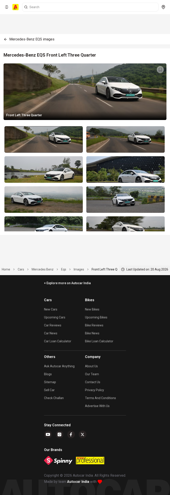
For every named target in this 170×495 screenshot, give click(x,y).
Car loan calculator (57, 341)
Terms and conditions (100, 398)
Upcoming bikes (96, 317)
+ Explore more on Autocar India (67, 283)
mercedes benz (43, 269)
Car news (50, 333)
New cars (50, 309)
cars (21, 269)
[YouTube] (48, 434)
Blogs (48, 374)
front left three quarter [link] (109, 269)
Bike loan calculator (99, 341)
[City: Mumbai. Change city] (163, 7)
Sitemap (50, 382)
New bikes (92, 309)
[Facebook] (71, 434)
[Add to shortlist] (160, 69)
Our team (92, 374)
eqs (63, 269)
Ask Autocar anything (59, 366)
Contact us (92, 382)
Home (6, 269)
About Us (91, 366)
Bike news (92, 333)
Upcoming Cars (54, 317)
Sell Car (49, 390)
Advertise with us (97, 406)
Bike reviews (94, 325)
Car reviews (52, 325)
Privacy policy (94, 390)
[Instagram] (60, 434)
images (79, 269)
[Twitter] (83, 434)
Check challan (54, 398)
